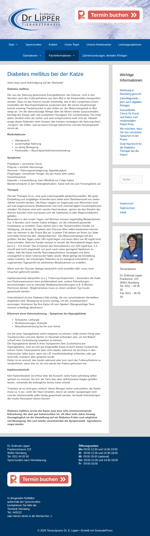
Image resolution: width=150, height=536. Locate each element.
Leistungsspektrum (130, 44)
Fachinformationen (60, 55)
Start (11, 44)
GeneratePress (103, 530)
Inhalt (123, 212)
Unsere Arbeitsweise (99, 44)
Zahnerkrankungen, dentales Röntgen (104, 55)
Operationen (30, 55)
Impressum (127, 203)
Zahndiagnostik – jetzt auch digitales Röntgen (131, 102)
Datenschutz (127, 208)
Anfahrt (53, 44)
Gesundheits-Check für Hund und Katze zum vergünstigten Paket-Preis (129, 117)
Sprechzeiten (33, 44)
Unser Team (72, 44)
